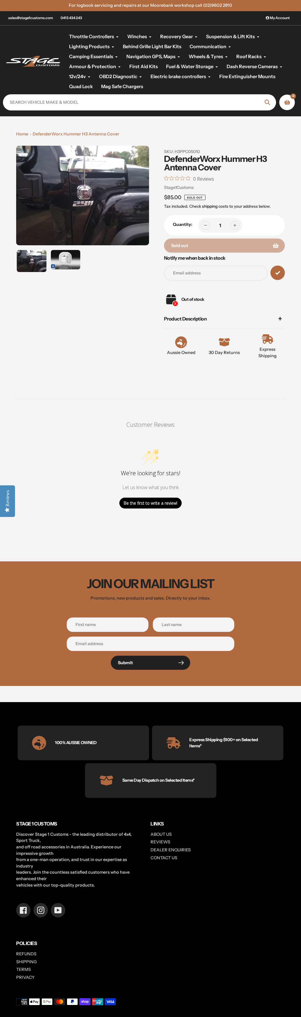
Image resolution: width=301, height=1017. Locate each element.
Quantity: (182, 224)
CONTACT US (163, 857)
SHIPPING (26, 961)
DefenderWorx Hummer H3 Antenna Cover (76, 134)
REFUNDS (26, 953)
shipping (210, 206)
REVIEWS (160, 842)
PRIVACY (25, 977)
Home (22, 134)
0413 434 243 (71, 18)
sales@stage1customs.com (30, 18)
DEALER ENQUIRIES (170, 849)
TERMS (23, 969)
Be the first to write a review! (150, 503)
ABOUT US (161, 834)
